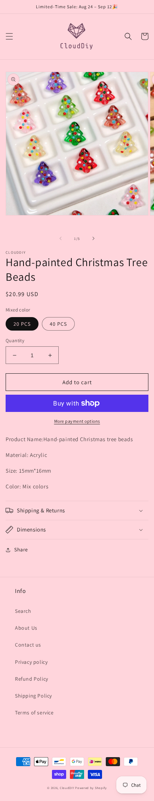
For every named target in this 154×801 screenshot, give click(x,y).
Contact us (28, 644)
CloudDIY (67, 788)
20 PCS (22, 323)
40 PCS (58, 323)
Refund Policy (31, 678)
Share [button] (21, 549)
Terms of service (34, 712)
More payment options (77, 421)
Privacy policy (31, 662)
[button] (9, 36)
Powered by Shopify (91, 788)
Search (23, 611)
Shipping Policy (33, 695)
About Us (26, 627)
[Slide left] (60, 238)
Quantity (15, 340)
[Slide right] (93, 238)
